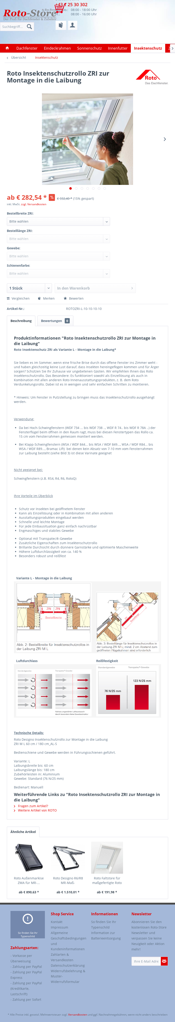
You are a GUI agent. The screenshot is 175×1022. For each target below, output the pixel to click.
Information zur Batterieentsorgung (106, 935)
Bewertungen (54, 321)
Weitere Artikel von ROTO (37, 810)
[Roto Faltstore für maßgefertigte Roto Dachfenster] (107, 858)
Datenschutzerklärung (68, 965)
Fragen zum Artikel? (32, 806)
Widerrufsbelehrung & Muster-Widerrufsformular (68, 976)
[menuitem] (61, 25)
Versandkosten (77, 1015)
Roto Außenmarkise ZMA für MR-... (29, 880)
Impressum (59, 927)
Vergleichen (20, 298)
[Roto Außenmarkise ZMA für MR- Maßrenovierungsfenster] (29, 858)
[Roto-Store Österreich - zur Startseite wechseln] (29, 14)
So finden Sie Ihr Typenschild (27, 934)
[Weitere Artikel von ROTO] (152, 78)
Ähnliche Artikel (23, 832)
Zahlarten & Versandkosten (62, 957)
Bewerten (76, 298)
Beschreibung (21, 321)
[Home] (7, 48)
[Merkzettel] (61, 25)
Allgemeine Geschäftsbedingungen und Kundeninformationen (68, 941)
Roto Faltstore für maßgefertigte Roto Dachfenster (107, 880)
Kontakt (56, 922)
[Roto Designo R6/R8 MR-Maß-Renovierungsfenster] (68, 858)
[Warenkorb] (63, 10)
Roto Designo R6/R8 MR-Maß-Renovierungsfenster (68, 880)
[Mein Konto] (72, 25)
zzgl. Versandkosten (33, 204)
